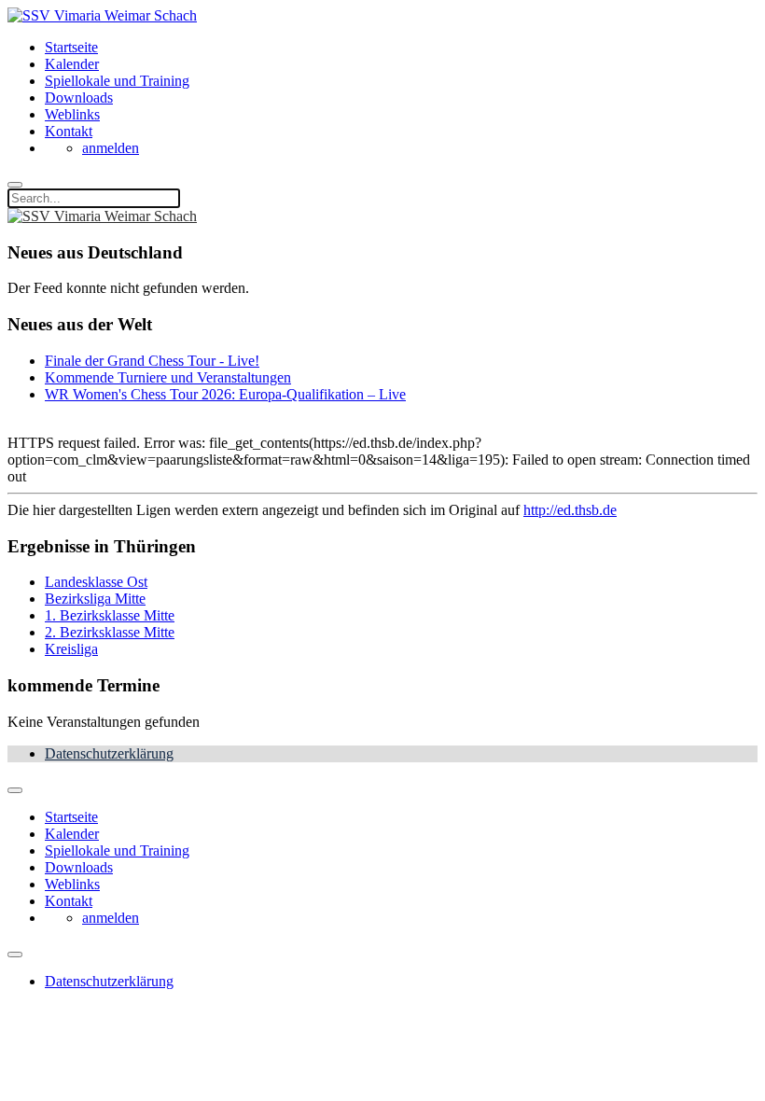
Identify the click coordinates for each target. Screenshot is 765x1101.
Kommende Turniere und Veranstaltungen (168, 377)
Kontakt (68, 131)
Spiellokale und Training (117, 81)
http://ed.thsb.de (570, 510)
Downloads (79, 97)
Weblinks (72, 114)
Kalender (72, 64)
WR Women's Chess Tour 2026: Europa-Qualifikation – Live (225, 394)
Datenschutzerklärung (109, 753)
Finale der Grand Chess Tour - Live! (152, 361)
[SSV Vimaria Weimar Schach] (102, 15)
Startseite (71, 47)
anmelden (110, 148)
